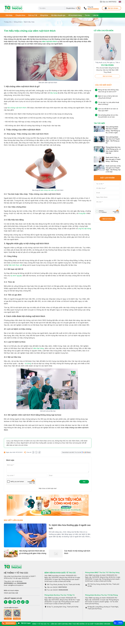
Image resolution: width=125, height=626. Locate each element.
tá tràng (28, 363)
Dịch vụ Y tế (32, 15)
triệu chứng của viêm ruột (48, 190)
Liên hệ (95, 15)
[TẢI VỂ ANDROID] (17, 613)
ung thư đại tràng (84, 228)
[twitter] (36, 452)
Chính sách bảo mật (11, 593)
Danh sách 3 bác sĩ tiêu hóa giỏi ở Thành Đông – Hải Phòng (113, 157)
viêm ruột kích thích (49, 41)
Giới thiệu (9, 15)
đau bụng (53, 93)
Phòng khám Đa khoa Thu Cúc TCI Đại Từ (60, 595)
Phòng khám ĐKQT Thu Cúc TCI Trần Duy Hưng (102, 572)
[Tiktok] (23, 602)
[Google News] (27, 602)
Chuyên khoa (20, 15)
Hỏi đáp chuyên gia (58, 15)
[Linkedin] (14, 602)
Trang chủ (8, 22)
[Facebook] (5, 602)
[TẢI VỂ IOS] (8, 613)
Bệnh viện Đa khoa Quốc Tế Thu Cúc (60, 573)
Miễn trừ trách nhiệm (11, 590)
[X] (10, 602)
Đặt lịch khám (107, 74)
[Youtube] (18, 602)
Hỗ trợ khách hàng (75, 15)
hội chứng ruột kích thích (16, 108)
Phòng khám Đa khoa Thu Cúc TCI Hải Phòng (101, 595)
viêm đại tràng (38, 348)
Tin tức (87, 15)
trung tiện (82, 213)
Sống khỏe (44, 15)
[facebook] (33, 452)
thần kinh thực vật (15, 265)
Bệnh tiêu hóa (29, 22)
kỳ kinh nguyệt (16, 276)
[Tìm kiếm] (79, 8)
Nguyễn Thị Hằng (107, 67)
